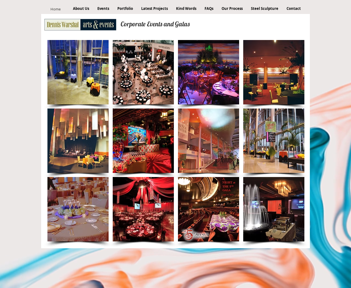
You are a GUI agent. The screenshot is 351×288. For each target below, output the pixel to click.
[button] (78, 72)
